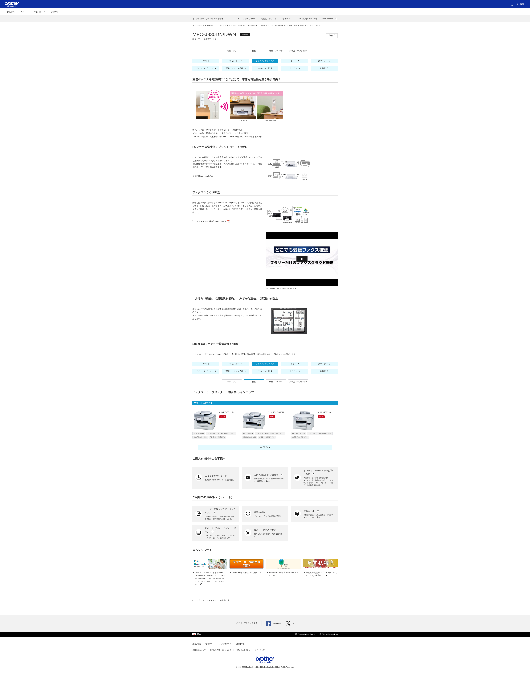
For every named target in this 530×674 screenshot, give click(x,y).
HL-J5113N (325, 412)
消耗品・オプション (269, 19)
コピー (294, 61)
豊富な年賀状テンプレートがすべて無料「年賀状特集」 (321, 574)
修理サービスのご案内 (265, 530)
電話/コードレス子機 (234, 68)
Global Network (329, 634)
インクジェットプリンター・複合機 (207, 19)
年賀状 (323, 68)
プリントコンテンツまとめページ (210, 578)
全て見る (264, 447)
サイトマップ (260, 650)
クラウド (294, 68)
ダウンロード (39, 12)
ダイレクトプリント (205, 68)
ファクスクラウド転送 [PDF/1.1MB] (210, 221)
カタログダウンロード (247, 19)
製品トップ (232, 51)
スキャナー (323, 61)
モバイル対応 (264, 68)
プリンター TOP (222, 25)
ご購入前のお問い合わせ (266, 475)
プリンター (234, 61)
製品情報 (11, 12)
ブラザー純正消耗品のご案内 (245, 572)
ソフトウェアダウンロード (306, 19)
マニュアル (309, 511)
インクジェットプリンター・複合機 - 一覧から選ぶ (250, 25)
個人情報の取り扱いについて (220, 650)
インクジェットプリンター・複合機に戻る (212, 600)
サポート (24, 12)
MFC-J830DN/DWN (279, 25)
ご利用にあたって (199, 650)
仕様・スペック (276, 51)
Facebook (277, 623)
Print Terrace (327, 19)
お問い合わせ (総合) (243, 650)
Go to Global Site (305, 634)
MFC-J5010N (277, 412)
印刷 (331, 35)
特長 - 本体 (293, 25)
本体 (205, 61)
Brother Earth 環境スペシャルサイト (284, 574)
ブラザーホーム (198, 25)
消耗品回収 (259, 512)
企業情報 (54, 12)
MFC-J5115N (227, 412)
